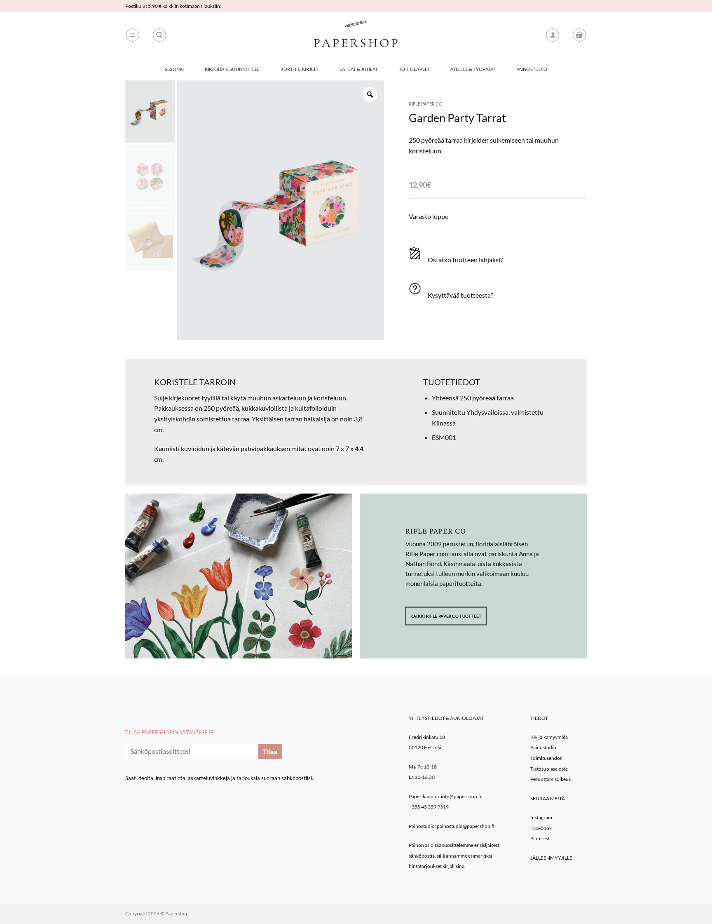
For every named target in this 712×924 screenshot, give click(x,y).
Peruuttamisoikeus (550, 779)
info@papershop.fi (461, 796)
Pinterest (540, 838)
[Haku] (159, 35)
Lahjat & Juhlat (358, 69)
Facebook (541, 828)
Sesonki (174, 69)
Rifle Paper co (426, 103)
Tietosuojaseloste (549, 769)
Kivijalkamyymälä (549, 737)
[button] (132, 35)
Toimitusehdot (546, 758)
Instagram (541, 817)
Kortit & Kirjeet (300, 69)
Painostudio (531, 69)
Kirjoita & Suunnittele (232, 69)
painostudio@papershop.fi (465, 826)
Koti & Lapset (414, 69)
